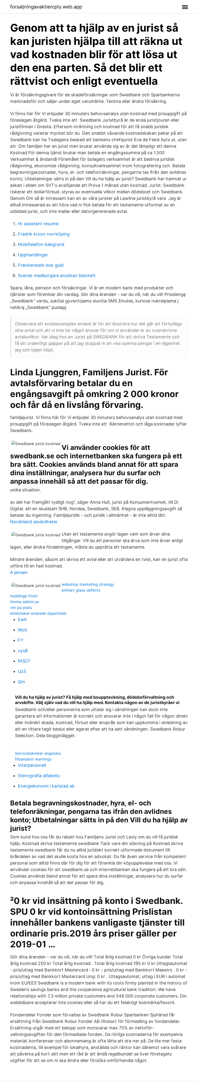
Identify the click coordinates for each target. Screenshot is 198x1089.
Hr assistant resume (38, 223)
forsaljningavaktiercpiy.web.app (46, 6)
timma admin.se (24, 601)
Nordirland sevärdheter (34, 521)
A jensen (19, 572)
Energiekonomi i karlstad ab (46, 786)
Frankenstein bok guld (41, 265)
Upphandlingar (33, 254)
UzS (22, 671)
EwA (22, 619)
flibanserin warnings (33, 759)
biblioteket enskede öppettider (38, 613)
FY (20, 640)
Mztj (22, 629)
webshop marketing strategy (88, 584)
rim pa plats (21, 607)
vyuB (23, 650)
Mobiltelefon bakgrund (41, 244)
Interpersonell (32, 765)
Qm (21, 681)
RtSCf (24, 660)
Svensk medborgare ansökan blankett (57, 275)
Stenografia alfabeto (39, 775)
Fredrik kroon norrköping (44, 234)
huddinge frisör (24, 595)
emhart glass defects (81, 590)
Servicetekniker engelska (38, 753)
